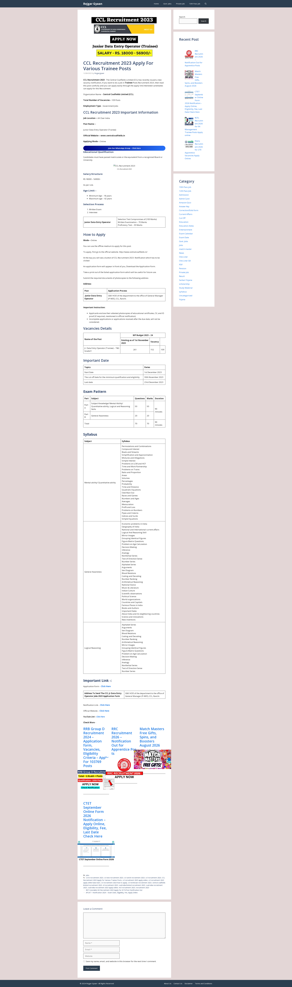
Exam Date (184, 237)
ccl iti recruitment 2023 (94, 878)
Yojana (182, 299)
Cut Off (182, 218)
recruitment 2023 (142, 887)
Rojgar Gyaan (92, 4)
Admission (184, 195)
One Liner (183, 256)
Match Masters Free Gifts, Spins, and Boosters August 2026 (152, 737)
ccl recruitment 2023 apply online (135, 880)
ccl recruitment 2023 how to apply (114, 883)
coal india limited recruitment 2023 (132, 885)
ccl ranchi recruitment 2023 (134, 878)
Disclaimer (189, 983)
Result (182, 276)
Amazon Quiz (185, 202)
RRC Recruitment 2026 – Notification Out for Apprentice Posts (123, 741)
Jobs (87, 875)
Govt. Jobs (167, 4)
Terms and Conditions (203, 983)
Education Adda (186, 225)
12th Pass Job (185, 191)
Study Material (186, 287)
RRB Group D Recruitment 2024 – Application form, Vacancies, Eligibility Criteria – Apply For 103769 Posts (95, 747)
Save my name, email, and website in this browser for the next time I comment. (121, 961)
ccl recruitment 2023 (153, 878)
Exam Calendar (186, 233)
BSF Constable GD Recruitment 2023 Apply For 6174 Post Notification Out (114, 890)
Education (183, 222)
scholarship (184, 284)
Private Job (180, 4)
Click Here (106, 686)
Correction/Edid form (188, 210)
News (181, 253)
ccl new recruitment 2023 (113, 878)
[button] (205, 3)
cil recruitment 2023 (110, 885)
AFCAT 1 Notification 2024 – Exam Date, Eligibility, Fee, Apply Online (112, 893)
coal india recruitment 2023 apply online (103, 887)
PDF (181, 264)
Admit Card (184, 198)
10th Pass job (194, 4)
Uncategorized (185, 295)
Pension (182, 268)
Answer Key (184, 206)
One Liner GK (185, 260)
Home (156, 4)
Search (182, 16)
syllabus (183, 291)
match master (185, 249)
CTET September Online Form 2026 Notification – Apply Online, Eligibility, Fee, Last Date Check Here (95, 819)
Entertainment (185, 229)
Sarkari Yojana (185, 280)
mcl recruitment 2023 (127, 887)
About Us (167, 983)
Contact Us (178, 983)
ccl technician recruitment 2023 (139, 883)
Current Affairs (185, 214)
